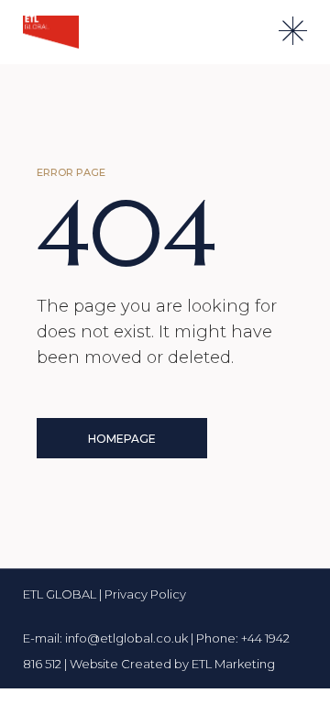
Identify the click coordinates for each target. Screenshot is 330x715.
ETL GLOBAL (61, 594)
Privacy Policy (145, 594)
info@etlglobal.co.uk (126, 638)
